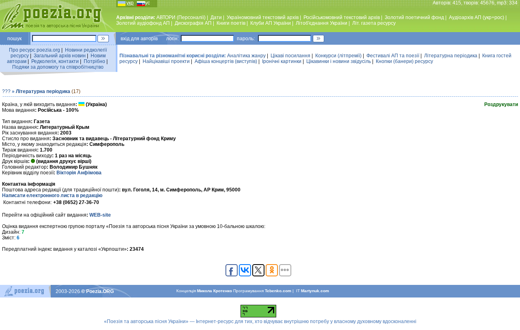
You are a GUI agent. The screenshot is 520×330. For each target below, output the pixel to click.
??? (6, 91)
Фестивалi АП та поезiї (392, 56)
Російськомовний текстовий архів (341, 17)
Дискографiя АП (193, 23)
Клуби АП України (270, 23)
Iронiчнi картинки (281, 61)
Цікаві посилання (290, 56)
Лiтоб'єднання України (321, 23)
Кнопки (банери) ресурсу (404, 61)
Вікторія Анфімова (79, 173)
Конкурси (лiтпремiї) (338, 56)
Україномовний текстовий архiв (263, 17)
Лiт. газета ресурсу (374, 23)
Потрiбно (94, 61)
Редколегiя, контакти (55, 61)
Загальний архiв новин (60, 56)
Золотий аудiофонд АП (143, 23)
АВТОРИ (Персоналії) (181, 17)
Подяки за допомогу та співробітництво (58, 67)
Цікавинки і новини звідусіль (338, 61)
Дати (216, 17)
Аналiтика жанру (246, 56)
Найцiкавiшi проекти (166, 61)
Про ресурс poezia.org (34, 50)
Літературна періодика (450, 56)
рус (146, 3)
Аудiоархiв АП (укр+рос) (476, 17)
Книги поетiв (231, 23)
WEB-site (100, 215)
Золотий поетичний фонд (414, 17)
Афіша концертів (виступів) (226, 61)
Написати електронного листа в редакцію (52, 195)
